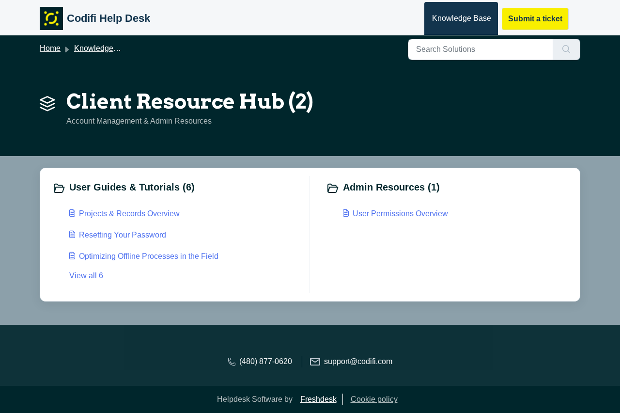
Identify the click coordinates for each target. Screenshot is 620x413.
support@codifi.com (358, 361)
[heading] (179, 188)
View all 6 (86, 275)
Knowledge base (103, 48)
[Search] (566, 49)
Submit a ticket (535, 19)
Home (50, 48)
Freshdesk (318, 399)
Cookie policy (374, 399)
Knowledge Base (461, 18)
